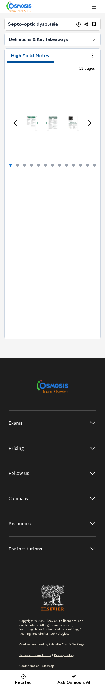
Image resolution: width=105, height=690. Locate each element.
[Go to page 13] (94, 165)
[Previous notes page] (15, 123)
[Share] (86, 24)
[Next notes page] (89, 123)
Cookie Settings (73, 644)
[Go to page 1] (10, 165)
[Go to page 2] (17, 165)
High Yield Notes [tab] (30, 55)
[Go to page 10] (73, 165)
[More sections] (92, 56)
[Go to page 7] (52, 165)
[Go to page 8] (59, 165)
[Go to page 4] (31, 165)
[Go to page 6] (45, 165)
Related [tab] (23, 682)
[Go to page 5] (38, 165)
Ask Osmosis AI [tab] (73, 682)
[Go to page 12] (87, 165)
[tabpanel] (52, 201)
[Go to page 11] (80, 165)
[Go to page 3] (24, 165)
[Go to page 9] (66, 165)
